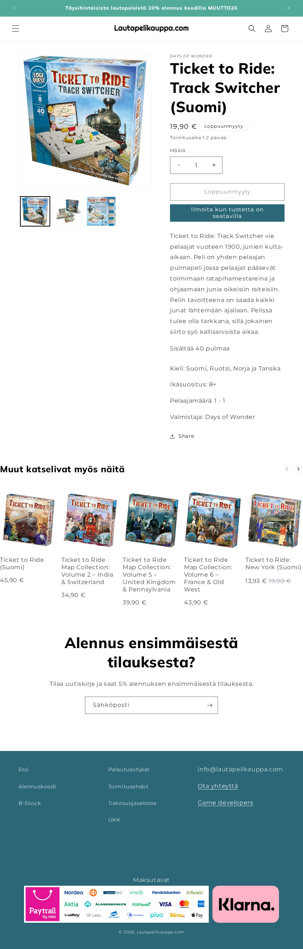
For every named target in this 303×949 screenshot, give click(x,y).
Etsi (23, 769)
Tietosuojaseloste (132, 803)
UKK (114, 819)
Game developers (225, 802)
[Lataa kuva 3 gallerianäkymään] (101, 211)
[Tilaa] (209, 705)
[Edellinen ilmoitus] (14, 8)
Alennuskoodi (37, 786)
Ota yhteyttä (218, 785)
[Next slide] (298, 469)
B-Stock (29, 803)
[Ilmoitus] (288, 8)
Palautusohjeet (129, 769)
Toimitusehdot (128, 786)
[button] (15, 28)
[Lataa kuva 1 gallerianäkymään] (35, 211)
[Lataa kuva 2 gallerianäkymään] (68, 211)
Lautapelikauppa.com (160, 932)
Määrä (177, 150)
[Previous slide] (286, 469)
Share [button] (186, 436)
